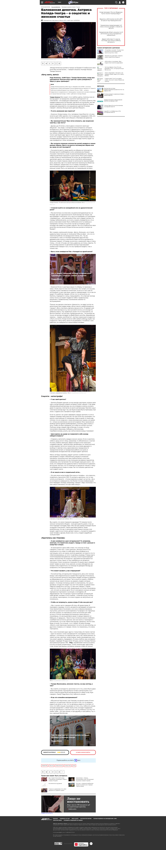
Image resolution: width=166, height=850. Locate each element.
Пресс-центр (75, 818)
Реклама (55, 818)
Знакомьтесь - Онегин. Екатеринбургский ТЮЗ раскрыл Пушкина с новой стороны (85, 779)
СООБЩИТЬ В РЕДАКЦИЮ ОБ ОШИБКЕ (73, 820)
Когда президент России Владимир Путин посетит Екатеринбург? (111, 12)
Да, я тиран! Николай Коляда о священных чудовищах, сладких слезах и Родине (71, 274)
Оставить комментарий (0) (83, 752)
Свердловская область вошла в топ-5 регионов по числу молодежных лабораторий (111, 34)
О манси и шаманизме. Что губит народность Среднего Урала (57, 789)
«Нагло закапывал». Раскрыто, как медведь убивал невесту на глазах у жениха (114, 74)
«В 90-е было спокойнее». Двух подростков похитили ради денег (114, 62)
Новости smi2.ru (47, 813)
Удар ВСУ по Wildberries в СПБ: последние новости (112, 112)
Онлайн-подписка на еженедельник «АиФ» (105, 818)
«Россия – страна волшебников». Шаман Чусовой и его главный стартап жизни (85, 785)
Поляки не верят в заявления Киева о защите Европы (114, 95)
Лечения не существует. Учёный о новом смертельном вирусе (114, 56)
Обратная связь (57, 820)
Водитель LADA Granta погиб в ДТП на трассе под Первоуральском (111, 19)
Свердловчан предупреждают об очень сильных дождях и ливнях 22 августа (111, 27)
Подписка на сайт (65, 818)
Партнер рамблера (68, 843)
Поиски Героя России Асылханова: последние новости (113, 106)
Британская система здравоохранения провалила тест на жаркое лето (114, 89)
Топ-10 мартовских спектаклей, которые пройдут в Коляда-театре (70, 736)
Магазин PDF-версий (85, 818)
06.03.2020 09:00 (45, 7)
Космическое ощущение (55, 783)
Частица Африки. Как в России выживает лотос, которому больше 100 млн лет (114, 68)
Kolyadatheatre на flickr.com (48, 59)
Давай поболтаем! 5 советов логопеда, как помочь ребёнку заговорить (111, 40)
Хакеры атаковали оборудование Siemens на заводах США (113, 100)
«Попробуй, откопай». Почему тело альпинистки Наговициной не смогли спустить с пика (114, 51)
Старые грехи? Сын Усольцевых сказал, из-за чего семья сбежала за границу (114, 80)
